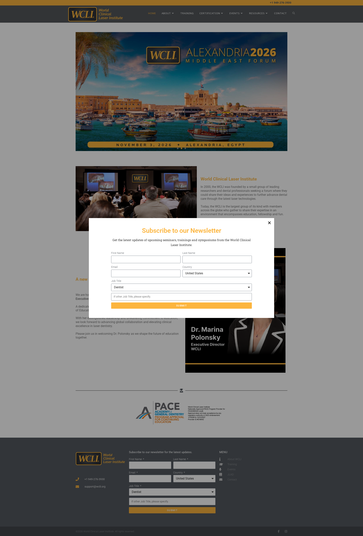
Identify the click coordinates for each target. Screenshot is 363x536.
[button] (269, 223)
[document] (181, 268)
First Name (118, 253)
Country (187, 266)
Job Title (116, 280)
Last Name (189, 253)
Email (114, 266)
